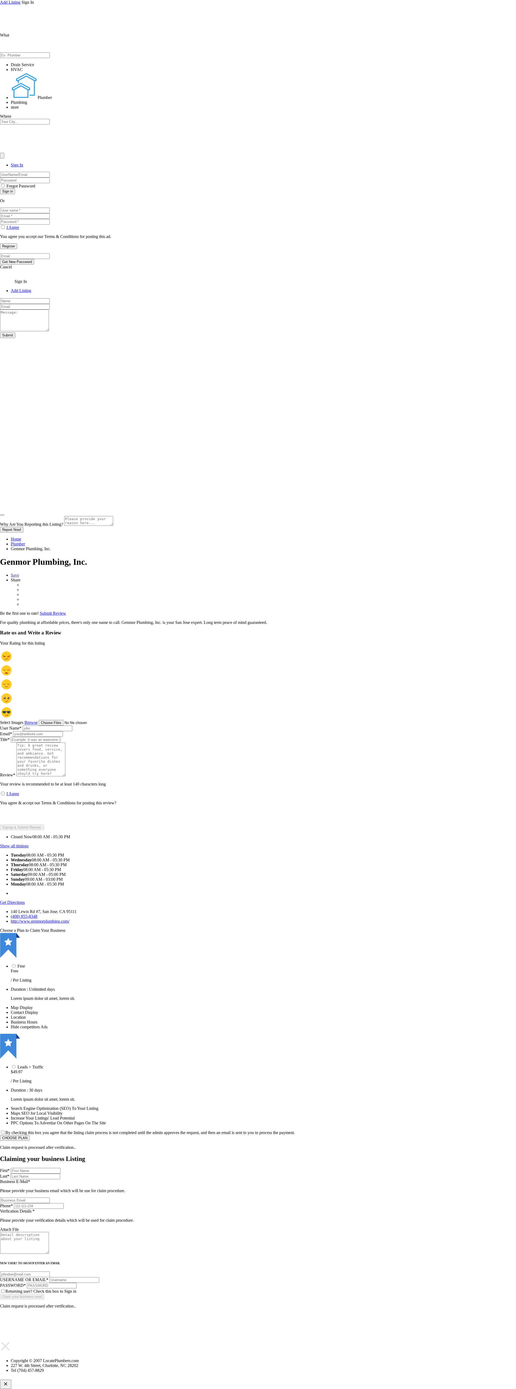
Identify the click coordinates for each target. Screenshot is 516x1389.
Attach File (9, 1229)
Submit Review (53, 613)
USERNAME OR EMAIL (24, 1279)
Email (6, 733)
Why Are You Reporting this (31, 524)
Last (4, 1176)
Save (15, 575)
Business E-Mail (62, 1186)
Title (5, 739)
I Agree (12, 227)
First (5, 1170)
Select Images (11, 722)
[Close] (2, 515)
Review (7, 775)
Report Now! (11, 530)
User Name (11, 728)
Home (16, 539)
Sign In (17, 165)
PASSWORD (13, 1285)
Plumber (18, 544)
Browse (31, 722)
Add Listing (10, 2)
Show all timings (14, 846)
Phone (6, 1205)
